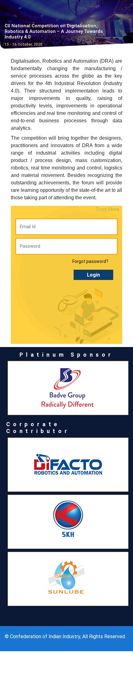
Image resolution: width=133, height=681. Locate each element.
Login (93, 275)
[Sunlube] (68, 579)
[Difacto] (68, 465)
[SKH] (68, 522)
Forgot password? (90, 261)
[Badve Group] (68, 388)
